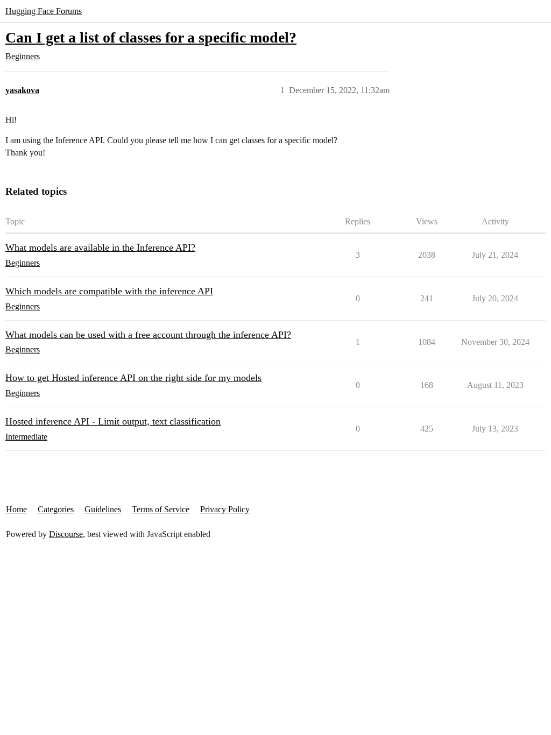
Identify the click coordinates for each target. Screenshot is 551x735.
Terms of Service (160, 509)
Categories (56, 509)
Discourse (66, 534)
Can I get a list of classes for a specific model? (150, 37)
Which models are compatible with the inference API (109, 291)
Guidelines (102, 509)
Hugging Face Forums (43, 11)
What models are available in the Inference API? (100, 247)
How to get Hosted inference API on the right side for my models (133, 377)
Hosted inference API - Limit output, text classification (113, 421)
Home (16, 509)
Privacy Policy (225, 509)
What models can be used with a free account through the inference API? (148, 334)
